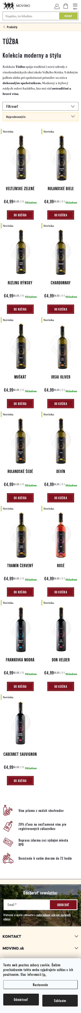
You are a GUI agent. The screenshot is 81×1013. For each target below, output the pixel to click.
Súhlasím (60, 1000)
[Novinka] (20, 160)
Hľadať (68, 16)
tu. (44, 974)
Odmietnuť (21, 999)
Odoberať (63, 905)
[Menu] (75, 5)
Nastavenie (40, 984)
